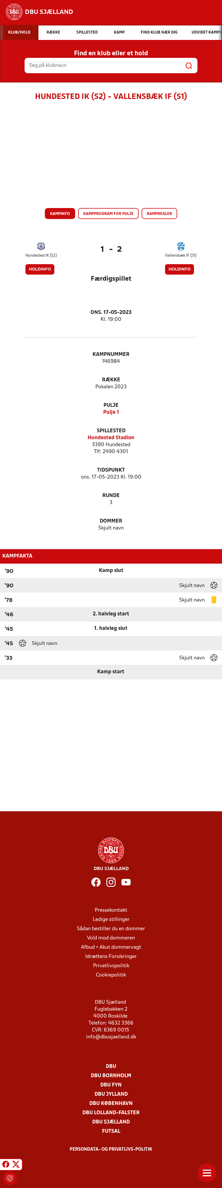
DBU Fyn (111, 1085)
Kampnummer (111, 354)
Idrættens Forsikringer (111, 956)
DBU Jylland (111, 1094)
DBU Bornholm (111, 1075)
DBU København (111, 1103)
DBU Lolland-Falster (111, 1112)
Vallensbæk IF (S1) (181, 256)
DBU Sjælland (111, 1122)
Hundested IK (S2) (41, 256)
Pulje (111, 405)
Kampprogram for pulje (108, 214)
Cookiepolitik (111, 975)
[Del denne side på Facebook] (5, 1165)
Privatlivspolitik (111, 965)
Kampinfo (60, 214)
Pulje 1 (111, 412)
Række (111, 380)
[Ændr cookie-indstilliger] (10, 1178)
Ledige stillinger (111, 919)
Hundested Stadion (111, 437)
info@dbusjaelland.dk (111, 1037)
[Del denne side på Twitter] (16, 1165)
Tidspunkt (111, 470)
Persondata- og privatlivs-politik (111, 1149)
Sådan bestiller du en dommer (111, 928)
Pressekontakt (111, 910)
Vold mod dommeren (111, 938)
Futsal (111, 1131)
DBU (111, 1066)
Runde (111, 495)
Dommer (111, 521)
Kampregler (159, 214)
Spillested (111, 431)
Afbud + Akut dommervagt (111, 947)
